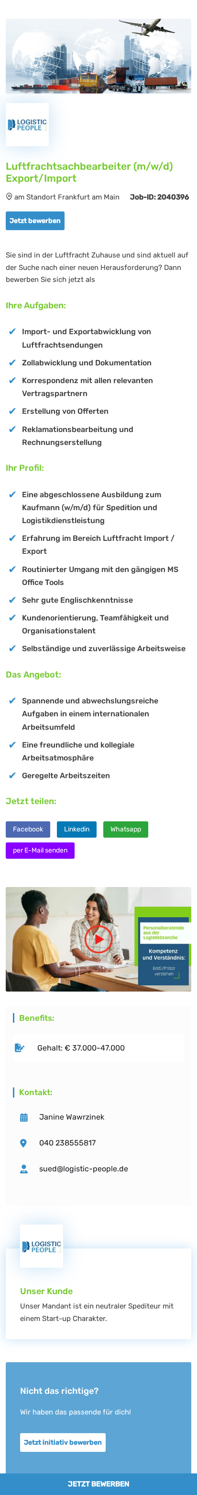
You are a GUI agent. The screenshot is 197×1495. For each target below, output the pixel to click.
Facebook (28, 829)
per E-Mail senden (40, 850)
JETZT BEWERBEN (99, 1484)
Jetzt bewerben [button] (35, 221)
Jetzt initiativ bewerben (63, 1442)
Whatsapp (125, 829)
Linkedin (76, 829)
